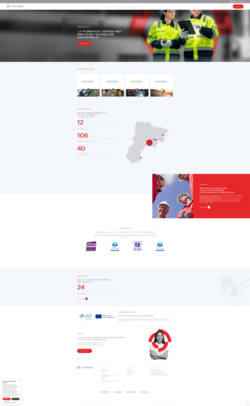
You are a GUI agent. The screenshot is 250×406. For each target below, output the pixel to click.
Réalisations (130, 371)
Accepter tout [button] (6, 398)
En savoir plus (203, 207)
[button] (11, 402)
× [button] (19, 380)
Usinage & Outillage (156, 371)
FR (236, 1)
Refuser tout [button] (15, 398)
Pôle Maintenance (155, 369)
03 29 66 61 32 (105, 371)
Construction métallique (158, 373)
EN (238, 1)
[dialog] (11, 392)
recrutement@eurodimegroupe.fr (110, 381)
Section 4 (111, 402)
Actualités (129, 373)
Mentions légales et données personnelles (164, 402)
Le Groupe (129, 369)
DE (241, 1)
